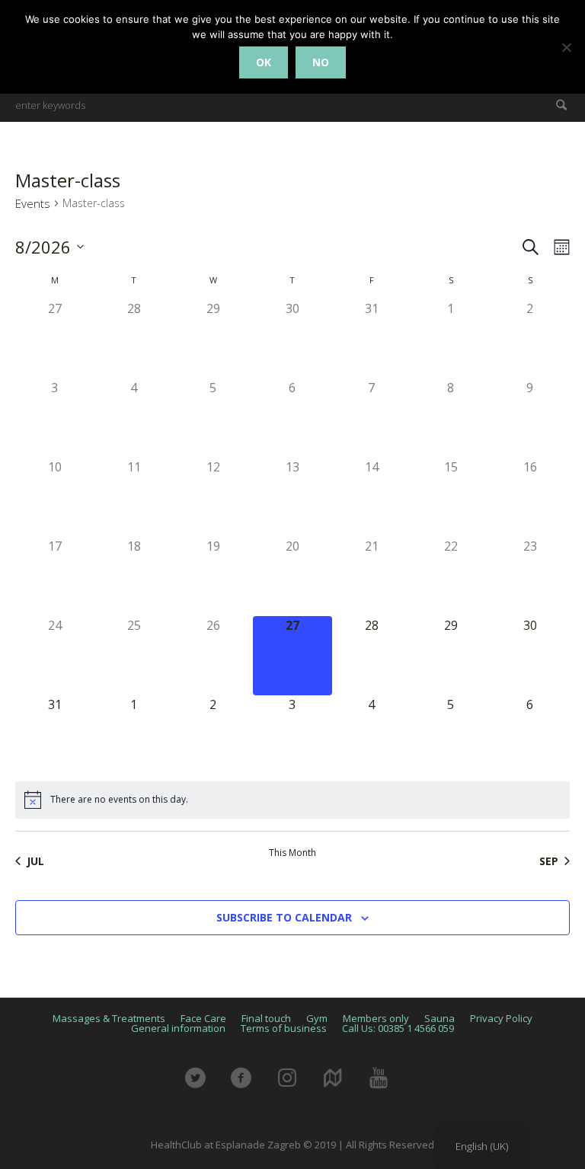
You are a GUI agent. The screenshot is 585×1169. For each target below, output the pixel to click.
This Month (292, 853)
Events (32, 203)
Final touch (266, 1019)
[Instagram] (296, 1086)
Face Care (203, 1019)
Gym (317, 1019)
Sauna (439, 1019)
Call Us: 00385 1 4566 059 (398, 1028)
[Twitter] (204, 1086)
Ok (263, 62)
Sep (548, 861)
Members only (376, 1019)
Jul (35, 861)
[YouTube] (387, 1086)
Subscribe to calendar (284, 917)
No (320, 62)
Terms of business (284, 1028)
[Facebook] (250, 1086)
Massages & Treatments (109, 1019)
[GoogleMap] (341, 1086)
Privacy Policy (501, 1019)
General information (178, 1028)
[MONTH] (559, 247)
